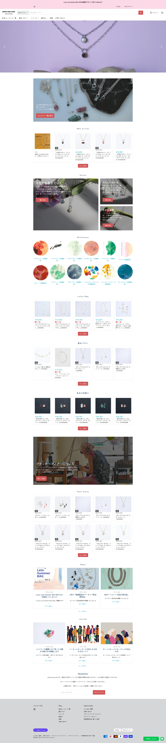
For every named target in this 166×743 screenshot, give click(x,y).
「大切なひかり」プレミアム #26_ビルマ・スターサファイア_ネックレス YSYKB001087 (123, 157)
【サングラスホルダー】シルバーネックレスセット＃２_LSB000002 (62, 326)
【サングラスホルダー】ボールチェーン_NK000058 (82, 369)
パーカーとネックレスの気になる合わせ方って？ (83, 650)
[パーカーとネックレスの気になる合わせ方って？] (83, 633)
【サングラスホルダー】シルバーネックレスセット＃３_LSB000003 (82, 326)
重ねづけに (23, 18)
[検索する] (140, 13)
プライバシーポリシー (90, 716)
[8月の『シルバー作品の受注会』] (117, 579)
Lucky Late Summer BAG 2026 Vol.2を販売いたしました (49, 595)
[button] (4, 46)
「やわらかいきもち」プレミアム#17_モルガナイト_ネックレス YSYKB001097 (62, 546)
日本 (127, 6)
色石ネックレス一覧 (9, 18)
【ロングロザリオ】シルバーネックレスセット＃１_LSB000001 (42, 326)
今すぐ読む (48, 606)
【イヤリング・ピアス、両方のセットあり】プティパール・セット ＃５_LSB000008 (103, 324)
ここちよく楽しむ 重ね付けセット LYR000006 (42, 368)
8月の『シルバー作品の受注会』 (116, 594)
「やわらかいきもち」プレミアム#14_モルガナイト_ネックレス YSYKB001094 (83, 546)
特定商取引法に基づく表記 (91, 719)
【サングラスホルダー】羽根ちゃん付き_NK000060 (123, 369)
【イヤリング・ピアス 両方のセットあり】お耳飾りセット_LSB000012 (123, 326)
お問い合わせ (60, 18)
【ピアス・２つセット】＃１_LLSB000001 (62, 516)
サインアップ (99, 692)
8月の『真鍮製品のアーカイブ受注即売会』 (83, 595)
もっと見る (83, 166)
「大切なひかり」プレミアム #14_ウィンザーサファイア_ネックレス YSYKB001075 (62, 155)
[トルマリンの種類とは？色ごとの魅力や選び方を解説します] (49, 633)
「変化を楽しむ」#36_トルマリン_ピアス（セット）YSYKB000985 (82, 420)
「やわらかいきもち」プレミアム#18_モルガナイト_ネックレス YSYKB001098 (42, 546)
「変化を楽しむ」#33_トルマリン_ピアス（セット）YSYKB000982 (42, 420)
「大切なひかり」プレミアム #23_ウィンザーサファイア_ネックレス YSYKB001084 (82, 157)
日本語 (118, 6)
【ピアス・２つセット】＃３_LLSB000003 (42, 516)
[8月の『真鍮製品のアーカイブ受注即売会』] (83, 579)
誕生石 (43, 18)
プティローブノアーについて (92, 714)
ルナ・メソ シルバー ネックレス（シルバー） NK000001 (62, 376)
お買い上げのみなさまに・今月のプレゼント (42, 155)
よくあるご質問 (88, 709)
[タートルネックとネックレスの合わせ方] (117, 633)
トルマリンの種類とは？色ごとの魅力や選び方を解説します (49, 650)
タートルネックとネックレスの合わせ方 (117, 650)
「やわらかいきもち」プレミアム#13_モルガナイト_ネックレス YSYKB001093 (103, 546)
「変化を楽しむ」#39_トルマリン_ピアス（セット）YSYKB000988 (123, 420)
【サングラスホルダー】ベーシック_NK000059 (103, 368)
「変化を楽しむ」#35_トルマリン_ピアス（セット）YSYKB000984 (62, 420)
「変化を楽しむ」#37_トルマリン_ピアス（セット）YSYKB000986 (102, 420)
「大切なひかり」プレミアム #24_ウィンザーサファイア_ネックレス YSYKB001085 (103, 155)
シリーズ (34, 18)
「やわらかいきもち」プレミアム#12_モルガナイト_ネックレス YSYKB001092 (123, 546)
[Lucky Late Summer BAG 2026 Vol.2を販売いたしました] (49, 579)
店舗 (51, 18)
